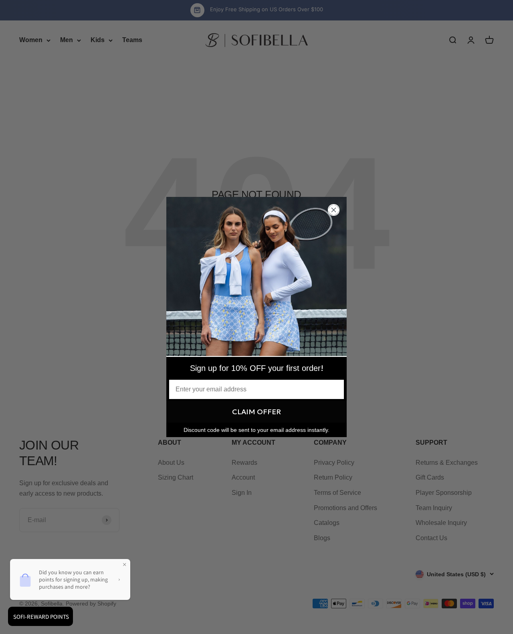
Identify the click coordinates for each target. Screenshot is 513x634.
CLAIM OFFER (256, 411)
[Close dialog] (334, 210)
